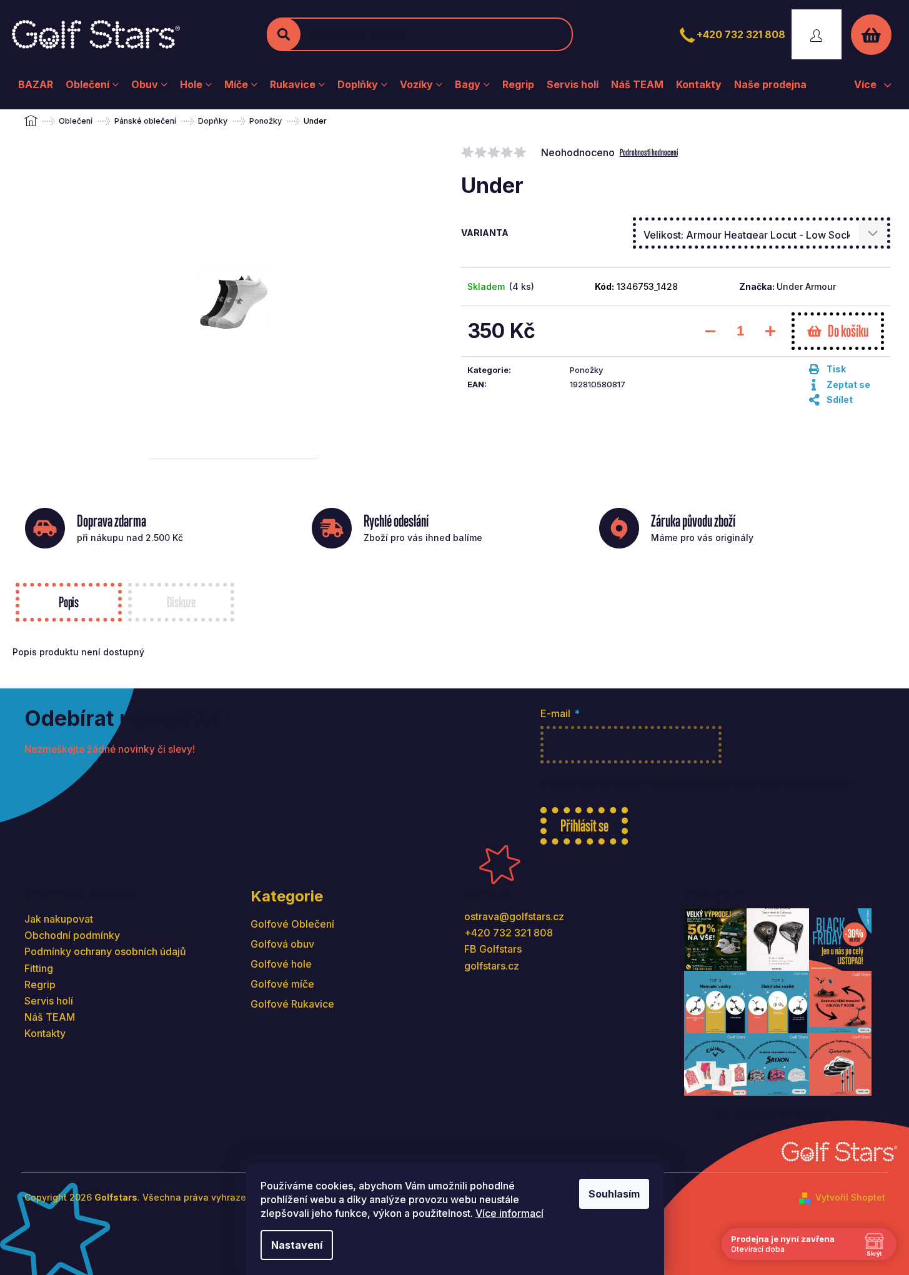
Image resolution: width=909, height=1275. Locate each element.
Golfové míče (282, 984)
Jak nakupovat (58, 919)
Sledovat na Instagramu (787, 1113)
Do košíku (848, 330)
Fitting (38, 968)
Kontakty (45, 1033)
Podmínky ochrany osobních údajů (105, 951)
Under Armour (806, 286)
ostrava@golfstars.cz (514, 916)
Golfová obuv (282, 944)
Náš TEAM (49, 1017)
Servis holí (48, 1001)
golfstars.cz (491, 966)
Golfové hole (281, 964)
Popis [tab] (69, 601)
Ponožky (586, 370)
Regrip (40, 984)
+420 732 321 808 (741, 34)
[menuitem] (35, 84)
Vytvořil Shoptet (850, 1197)
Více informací (509, 1213)
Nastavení (296, 1245)
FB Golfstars (493, 949)
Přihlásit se (584, 825)
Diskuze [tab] (181, 601)
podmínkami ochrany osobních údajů (766, 784)
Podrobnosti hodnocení (649, 152)
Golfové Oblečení (292, 924)
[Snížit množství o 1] (710, 331)
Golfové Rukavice (292, 1004)
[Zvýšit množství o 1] (770, 331)
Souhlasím (614, 1194)
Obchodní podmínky (72, 935)
